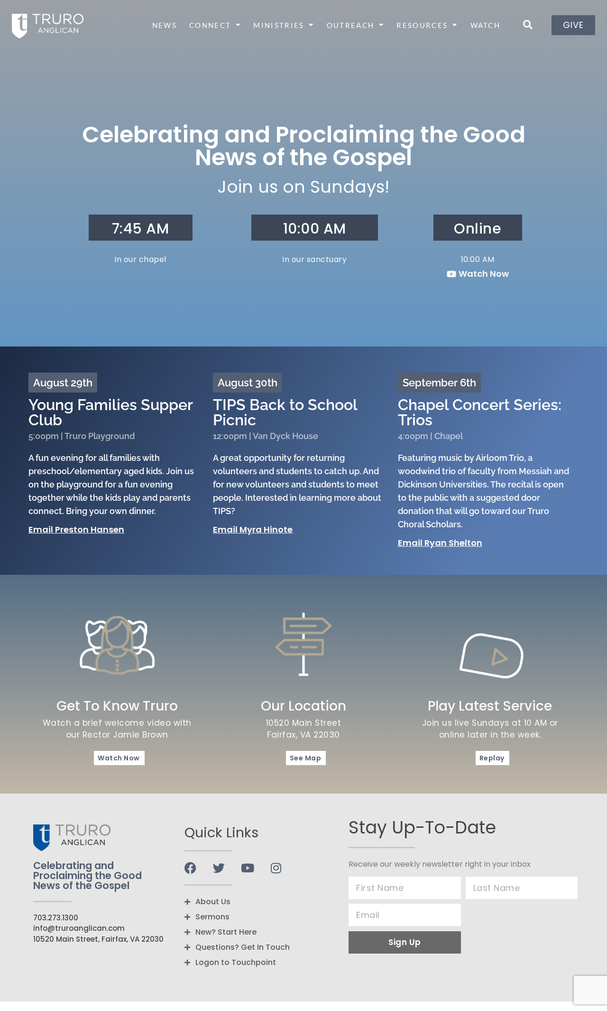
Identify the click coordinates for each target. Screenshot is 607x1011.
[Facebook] (190, 868)
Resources (422, 25)
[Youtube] (247, 868)
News (164, 25)
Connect (210, 25)
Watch (485, 25)
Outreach (350, 25)
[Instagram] (276, 868)
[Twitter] (219, 868)
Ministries (278, 25)
